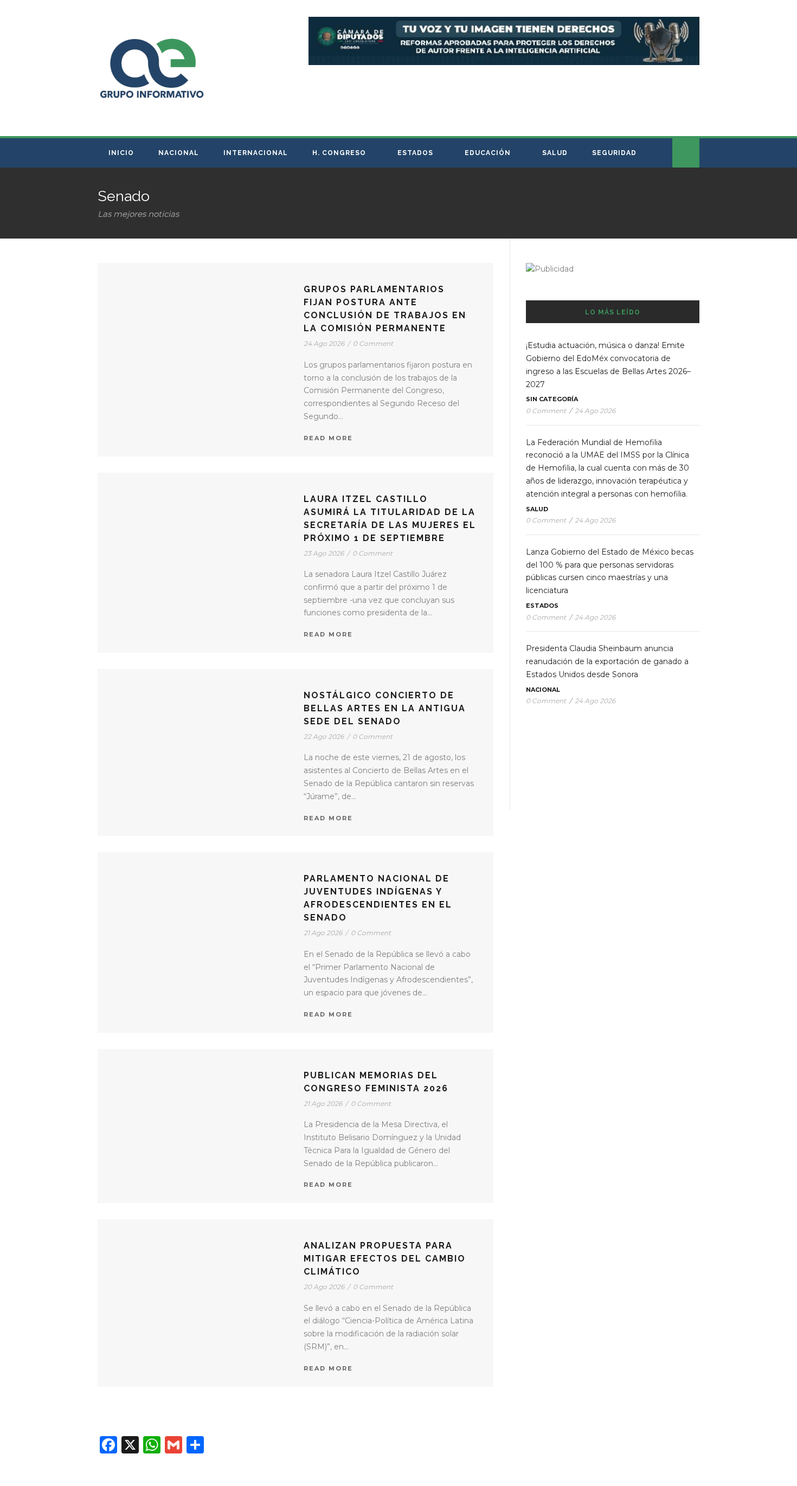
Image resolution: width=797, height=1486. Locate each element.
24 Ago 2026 (324, 343)
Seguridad (614, 153)
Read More (328, 438)
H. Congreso (339, 153)
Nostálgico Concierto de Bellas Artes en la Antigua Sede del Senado (385, 708)
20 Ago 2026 (324, 1287)
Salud (555, 153)
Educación (488, 153)
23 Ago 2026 (324, 553)
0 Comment (373, 343)
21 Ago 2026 (323, 933)
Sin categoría (552, 399)
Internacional (255, 153)
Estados (415, 153)
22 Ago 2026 (324, 736)
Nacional (178, 153)
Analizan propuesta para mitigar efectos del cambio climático (385, 1258)
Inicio (121, 153)
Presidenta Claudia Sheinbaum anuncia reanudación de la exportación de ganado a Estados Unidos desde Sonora (607, 661)
